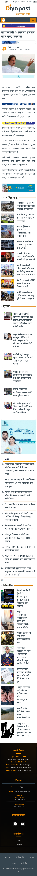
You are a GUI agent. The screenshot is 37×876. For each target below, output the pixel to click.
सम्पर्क (14, 863)
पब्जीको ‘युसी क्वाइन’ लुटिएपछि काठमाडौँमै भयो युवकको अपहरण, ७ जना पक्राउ (23, 359)
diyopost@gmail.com (22, 787)
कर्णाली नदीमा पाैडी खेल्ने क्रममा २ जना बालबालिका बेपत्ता (20, 548)
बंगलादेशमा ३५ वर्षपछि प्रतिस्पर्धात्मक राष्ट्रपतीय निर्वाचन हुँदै (25, 218)
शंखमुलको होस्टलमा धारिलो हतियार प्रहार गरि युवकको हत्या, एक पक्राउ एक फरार (20, 559)
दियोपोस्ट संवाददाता (14, 47)
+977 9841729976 (19, 800)
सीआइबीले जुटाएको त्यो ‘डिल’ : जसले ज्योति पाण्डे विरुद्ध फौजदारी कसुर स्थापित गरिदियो (22, 408)
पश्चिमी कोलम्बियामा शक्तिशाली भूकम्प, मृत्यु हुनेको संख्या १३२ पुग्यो (25, 295)
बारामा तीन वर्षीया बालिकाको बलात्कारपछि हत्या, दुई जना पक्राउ (22, 392)
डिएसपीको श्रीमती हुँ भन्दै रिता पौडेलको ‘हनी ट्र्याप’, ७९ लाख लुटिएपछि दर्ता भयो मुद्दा (20, 483)
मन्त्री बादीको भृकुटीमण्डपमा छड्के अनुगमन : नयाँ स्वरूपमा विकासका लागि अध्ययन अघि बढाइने (20, 571)
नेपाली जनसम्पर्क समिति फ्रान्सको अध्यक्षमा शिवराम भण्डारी (26, 283)
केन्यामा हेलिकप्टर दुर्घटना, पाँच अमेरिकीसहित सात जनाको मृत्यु (24, 231)
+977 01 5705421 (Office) (22, 791)
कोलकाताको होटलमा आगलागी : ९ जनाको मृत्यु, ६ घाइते (25, 245)
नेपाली (19, 840)
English (19, 844)
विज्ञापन (31, 857)
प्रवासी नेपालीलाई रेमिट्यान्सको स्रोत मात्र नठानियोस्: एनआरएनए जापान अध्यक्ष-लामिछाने (26, 270)
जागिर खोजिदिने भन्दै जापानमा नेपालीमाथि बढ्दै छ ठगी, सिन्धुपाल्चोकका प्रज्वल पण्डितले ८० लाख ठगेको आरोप (23, 320)
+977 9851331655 (19, 806)
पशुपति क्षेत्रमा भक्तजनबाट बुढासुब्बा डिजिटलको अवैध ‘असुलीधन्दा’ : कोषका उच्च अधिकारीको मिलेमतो (23, 340)
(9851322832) (26, 767)
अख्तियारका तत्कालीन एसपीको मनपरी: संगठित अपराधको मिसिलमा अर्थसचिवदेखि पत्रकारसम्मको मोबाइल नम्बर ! (20, 469)
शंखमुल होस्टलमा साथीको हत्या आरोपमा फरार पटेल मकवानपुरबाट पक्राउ (18, 538)
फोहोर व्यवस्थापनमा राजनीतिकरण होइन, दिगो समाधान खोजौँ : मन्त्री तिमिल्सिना (18, 495)
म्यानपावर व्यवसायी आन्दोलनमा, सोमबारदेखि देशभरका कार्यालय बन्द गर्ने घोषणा (22, 376)
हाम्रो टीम (24, 863)
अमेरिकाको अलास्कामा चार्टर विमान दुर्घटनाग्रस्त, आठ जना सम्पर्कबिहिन (26, 206)
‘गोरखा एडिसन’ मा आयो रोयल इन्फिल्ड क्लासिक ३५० (20, 506)
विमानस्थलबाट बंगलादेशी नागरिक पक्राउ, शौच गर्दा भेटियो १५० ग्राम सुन (19, 527)
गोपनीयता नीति (19, 857)
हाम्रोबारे (7, 857)
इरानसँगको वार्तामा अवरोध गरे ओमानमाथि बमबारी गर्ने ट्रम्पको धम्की (26, 256)
